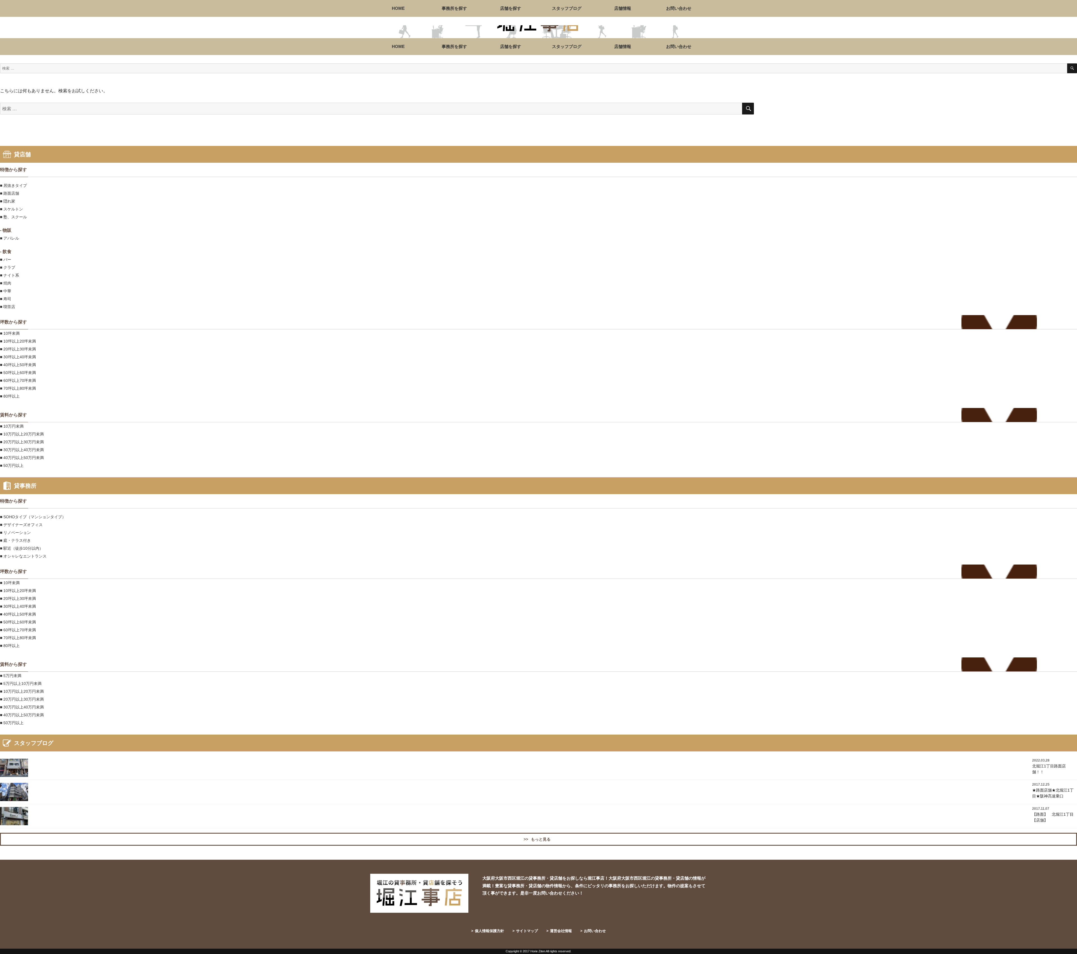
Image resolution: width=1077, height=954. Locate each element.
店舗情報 (622, 8)
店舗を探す (510, 8)
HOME (398, 8)
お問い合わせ (678, 8)
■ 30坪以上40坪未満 (18, 357)
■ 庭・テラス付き (15, 540)
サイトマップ (525, 931)
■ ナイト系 (9, 275)
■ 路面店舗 (9, 193)
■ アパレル (9, 238)
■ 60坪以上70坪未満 (18, 380)
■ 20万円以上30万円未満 (22, 442)
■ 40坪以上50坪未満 (18, 365)
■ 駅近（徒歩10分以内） (21, 548)
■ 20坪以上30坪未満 (18, 349)
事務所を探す (454, 8)
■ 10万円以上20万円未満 (22, 434)
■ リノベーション (15, 532)
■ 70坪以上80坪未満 (18, 388)
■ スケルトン (11, 209)
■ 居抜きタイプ (13, 185)
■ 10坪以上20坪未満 (18, 341)
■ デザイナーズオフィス (21, 524)
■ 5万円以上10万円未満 (21, 683)
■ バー (5, 259)
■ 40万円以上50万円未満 (22, 457)
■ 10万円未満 (12, 426)
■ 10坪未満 (10, 333)
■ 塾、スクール (13, 217)
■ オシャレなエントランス (23, 556)
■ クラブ (7, 267)
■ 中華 (5, 291)
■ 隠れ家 (7, 201)
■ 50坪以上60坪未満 (18, 372)
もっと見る (537, 839)
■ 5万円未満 (10, 675)
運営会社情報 (559, 931)
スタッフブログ (566, 8)
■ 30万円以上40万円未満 (22, 450)
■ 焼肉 (5, 283)
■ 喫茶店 (7, 306)
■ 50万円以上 (12, 465)
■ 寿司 (5, 299)
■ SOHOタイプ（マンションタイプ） (33, 517)
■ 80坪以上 (10, 396)
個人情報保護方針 (487, 931)
